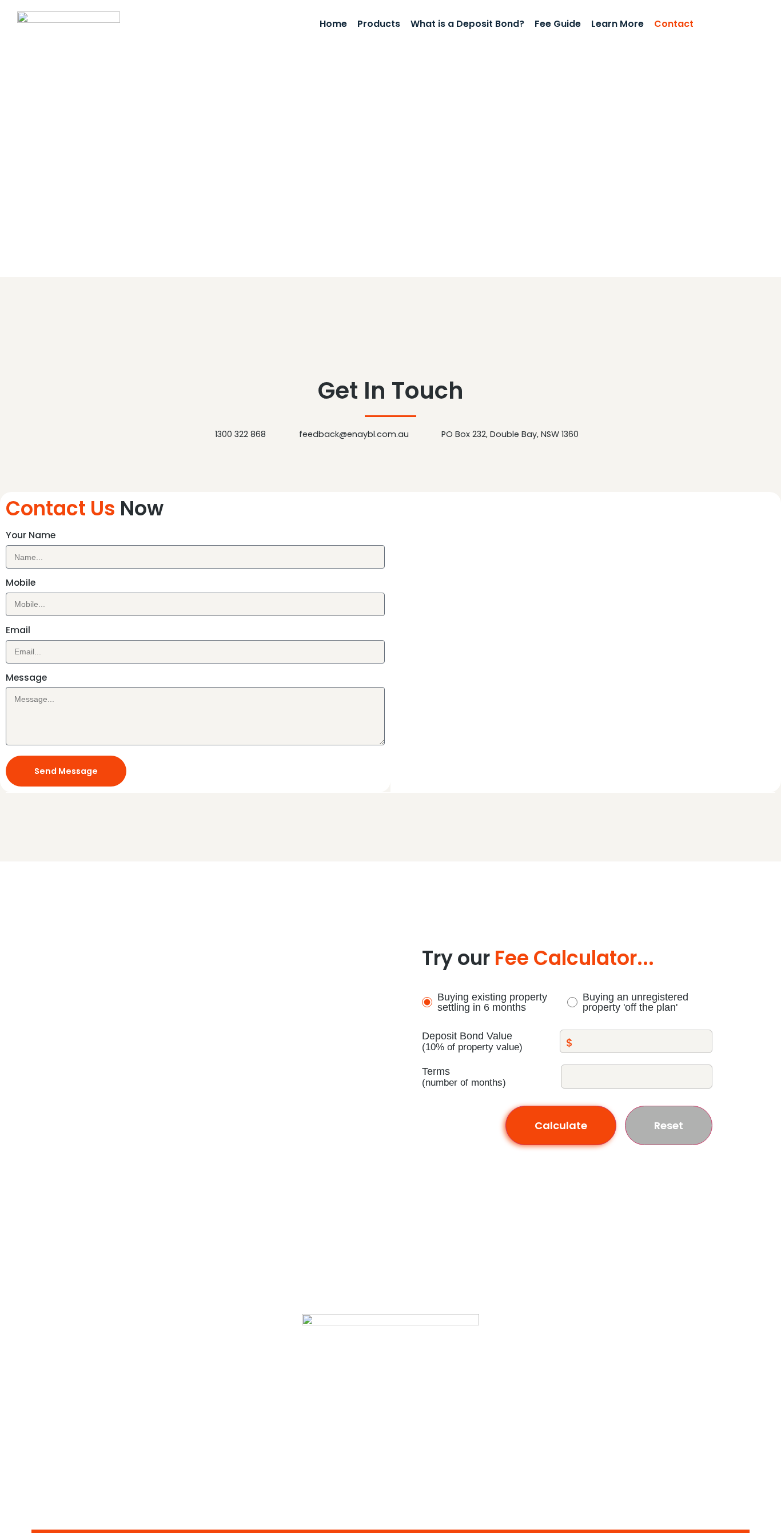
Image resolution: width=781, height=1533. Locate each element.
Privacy (579, 1454)
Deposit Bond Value (467, 1036)
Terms (436, 1071)
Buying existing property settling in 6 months (492, 1002)
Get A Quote (732, 24)
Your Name (30, 536)
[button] (586, 604)
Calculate (561, 1125)
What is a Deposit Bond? (467, 24)
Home (333, 24)
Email (18, 631)
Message (26, 678)
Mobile (20, 583)
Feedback (622, 1454)
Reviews (541, 1454)
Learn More (617, 24)
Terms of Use (722, 1454)
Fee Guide (558, 24)
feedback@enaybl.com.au (112, 1347)
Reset (668, 1125)
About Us (668, 1454)
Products (378, 24)
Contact (674, 24)
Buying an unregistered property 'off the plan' (635, 1002)
